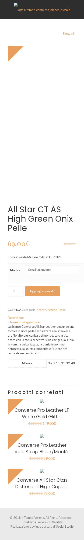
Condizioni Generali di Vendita (42, 522)
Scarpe (41, 310)
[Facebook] (38, 533)
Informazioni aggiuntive (23, 322)
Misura (15, 270)
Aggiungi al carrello (42, 291)
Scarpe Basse (57, 310)
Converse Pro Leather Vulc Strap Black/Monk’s (42, 448)
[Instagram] (45, 533)
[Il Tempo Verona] (42, 9)
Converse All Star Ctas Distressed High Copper (42, 483)
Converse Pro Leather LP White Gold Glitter (42, 413)
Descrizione (16, 318)
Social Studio (65, 526)
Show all (68, 33)
